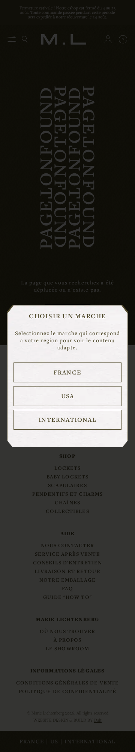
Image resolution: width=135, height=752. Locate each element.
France (67, 372)
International (67, 419)
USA (67, 396)
